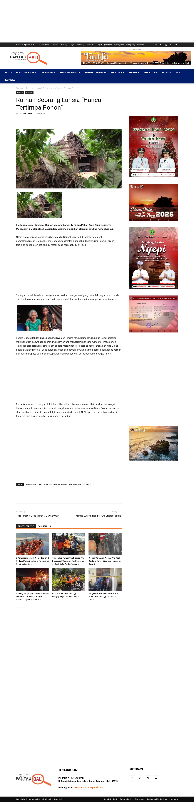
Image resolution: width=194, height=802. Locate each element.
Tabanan (140, 44)
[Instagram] (165, 44)
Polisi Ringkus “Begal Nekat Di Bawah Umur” (37, 515)
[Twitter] (170, 44)
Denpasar (89, 44)
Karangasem (119, 44)
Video (179, 72)
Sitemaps (173, 799)
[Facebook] (160, 44)
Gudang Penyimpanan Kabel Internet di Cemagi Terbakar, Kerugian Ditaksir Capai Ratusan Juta (32, 596)
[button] (156, 44)
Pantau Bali (27, 113)
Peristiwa (116, 72)
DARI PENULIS (44, 526)
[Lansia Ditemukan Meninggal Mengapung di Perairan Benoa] (68, 579)
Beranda (19, 88)
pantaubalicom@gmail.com (88, 787)
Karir (115, 799)
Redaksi (107, 799)
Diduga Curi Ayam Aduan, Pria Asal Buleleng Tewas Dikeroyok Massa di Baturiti (104, 561)
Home (8, 72)
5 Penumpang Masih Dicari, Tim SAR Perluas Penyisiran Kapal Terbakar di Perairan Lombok (32, 561)
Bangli (71, 44)
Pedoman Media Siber (157, 799)
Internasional (44, 44)
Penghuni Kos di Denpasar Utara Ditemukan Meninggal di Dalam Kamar (103, 596)
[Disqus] (69, 653)
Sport (165, 72)
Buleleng (80, 44)
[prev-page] (18, 605)
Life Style (149, 72)
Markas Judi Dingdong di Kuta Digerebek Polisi (99, 515)
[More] (112, 120)
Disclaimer (140, 799)
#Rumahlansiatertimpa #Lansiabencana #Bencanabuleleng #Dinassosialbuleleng (57, 484)
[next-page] (23, 605)
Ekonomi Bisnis (69, 72)
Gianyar (99, 44)
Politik (133, 72)
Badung (64, 44)
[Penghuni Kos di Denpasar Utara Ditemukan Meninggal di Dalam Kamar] (105, 579)
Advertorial (48, 72)
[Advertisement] (91, 21)
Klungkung (130, 44)
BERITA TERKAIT (26, 526)
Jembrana (108, 44)
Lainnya (10, 79)
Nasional (55, 44)
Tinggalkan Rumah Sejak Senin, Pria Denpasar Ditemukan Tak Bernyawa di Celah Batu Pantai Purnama (68, 561)
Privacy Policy (126, 799)
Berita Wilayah (25, 72)
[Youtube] (175, 44)
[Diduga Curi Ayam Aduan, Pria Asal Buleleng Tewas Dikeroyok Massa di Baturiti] (105, 544)
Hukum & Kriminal (95, 72)
